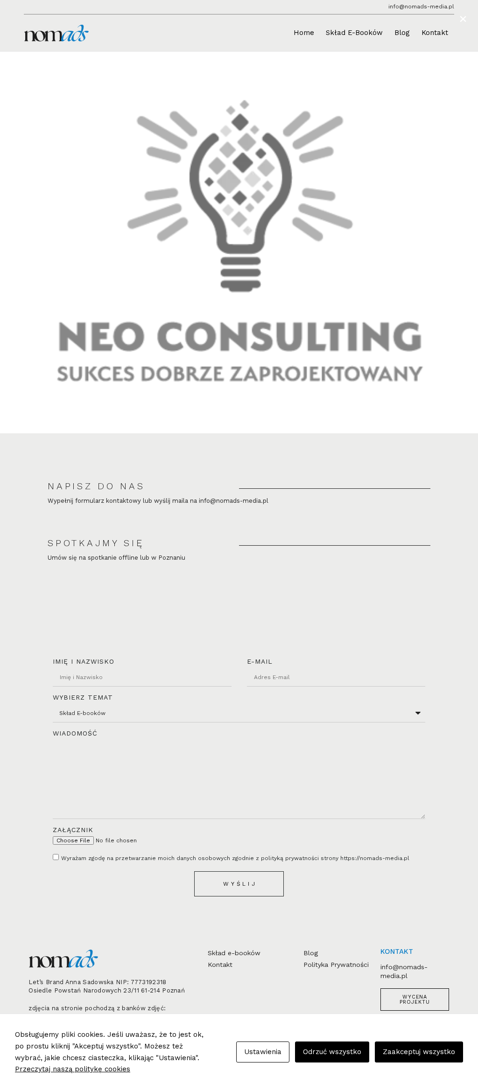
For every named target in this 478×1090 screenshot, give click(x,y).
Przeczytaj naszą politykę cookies (72, 1069)
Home (304, 32)
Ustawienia (262, 1052)
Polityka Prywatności (336, 964)
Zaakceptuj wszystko (419, 1052)
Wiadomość (75, 733)
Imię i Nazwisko (83, 661)
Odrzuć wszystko (332, 1052)
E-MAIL (260, 661)
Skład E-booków (354, 32)
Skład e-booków (234, 953)
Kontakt (435, 32)
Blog (402, 32)
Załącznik (73, 829)
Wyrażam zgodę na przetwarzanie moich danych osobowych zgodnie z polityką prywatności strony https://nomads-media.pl (235, 858)
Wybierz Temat (83, 697)
